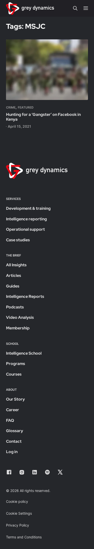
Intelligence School (24, 353)
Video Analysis (20, 317)
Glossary (14, 430)
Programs (15, 363)
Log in (12, 451)
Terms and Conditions (24, 537)
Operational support (25, 229)
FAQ (10, 420)
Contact (14, 441)
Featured (26, 107)
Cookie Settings (19, 513)
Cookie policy (17, 501)
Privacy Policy (17, 525)
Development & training (28, 208)
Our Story (15, 399)
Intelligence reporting (26, 219)
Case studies (18, 240)
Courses (14, 374)
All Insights (16, 265)
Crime (11, 107)
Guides (12, 286)
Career (12, 409)
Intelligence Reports (25, 296)
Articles (13, 275)
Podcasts (15, 307)
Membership (18, 328)
